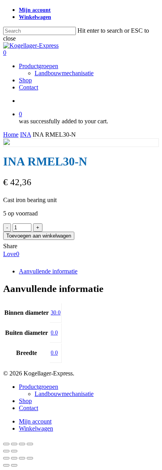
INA (25, 134)
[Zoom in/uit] (6, 444)
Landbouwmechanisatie (64, 393)
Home (10, 134)
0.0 (54, 333)
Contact (28, 408)
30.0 (56, 313)
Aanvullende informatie (48, 271)
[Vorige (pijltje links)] (6, 451)
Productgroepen (38, 386)
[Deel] (22, 444)
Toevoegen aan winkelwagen (38, 236)
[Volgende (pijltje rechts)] (14, 451)
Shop (25, 401)
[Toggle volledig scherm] (14, 444)
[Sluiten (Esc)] (30, 444)
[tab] (89, 271)
